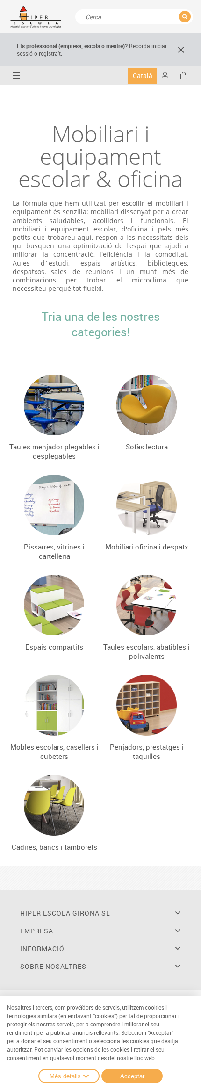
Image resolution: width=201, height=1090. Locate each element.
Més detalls (65, 1076)
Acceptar (132, 1076)
